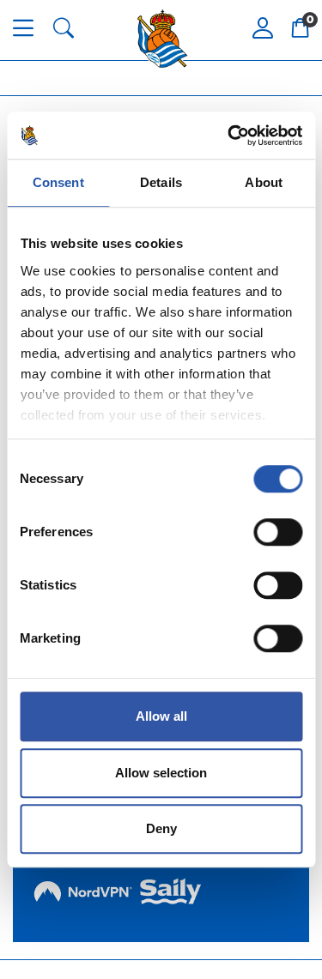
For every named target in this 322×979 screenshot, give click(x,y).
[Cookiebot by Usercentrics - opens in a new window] (229, 135)
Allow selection (161, 772)
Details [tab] (161, 182)
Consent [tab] (58, 182)
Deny (161, 828)
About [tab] (264, 182)
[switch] (277, 532)
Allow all (161, 716)
